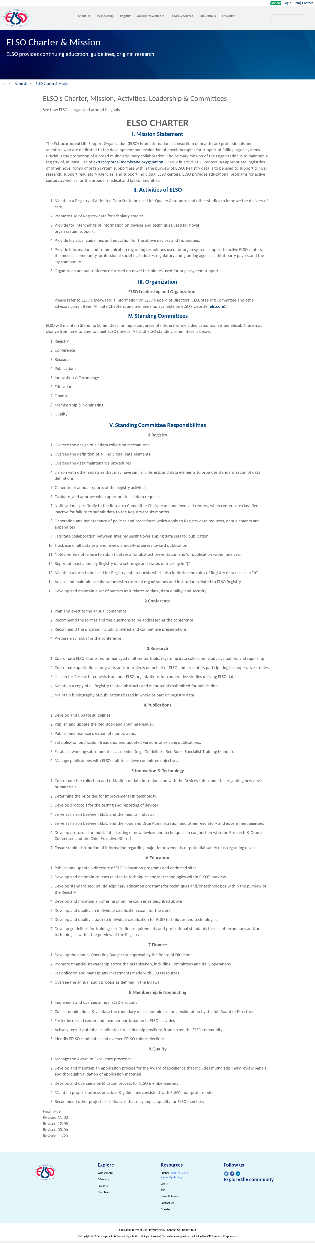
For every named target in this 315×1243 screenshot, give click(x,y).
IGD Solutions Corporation (221, 1236)
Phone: (174, 1173)
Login (287, 3)
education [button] (228, 16)
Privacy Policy (157, 1230)
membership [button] (105, 16)
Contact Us (167, 1203)
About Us (21, 84)
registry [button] (125, 16)
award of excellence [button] (150, 16)
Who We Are (105, 1173)
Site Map (124, 1230)
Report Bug (189, 1230)
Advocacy (103, 1179)
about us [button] (84, 16)
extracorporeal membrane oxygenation (128, 162)
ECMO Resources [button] (182, 16)
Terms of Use (139, 1230)
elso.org (217, 307)
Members (103, 1192)
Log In (164, 1183)
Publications (208, 16)
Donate (276, 3)
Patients (103, 1186)
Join (297, 3)
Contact (307, 3)
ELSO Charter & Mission (52, 84)
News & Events (170, 1196)
